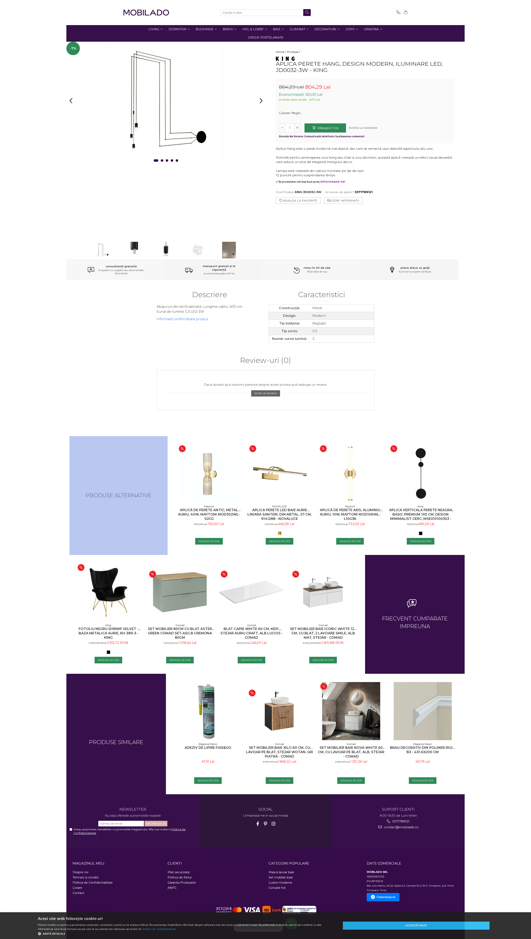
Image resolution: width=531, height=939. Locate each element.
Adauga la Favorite (299, 200)
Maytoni (209, 506)
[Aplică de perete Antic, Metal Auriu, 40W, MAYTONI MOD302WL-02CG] (209, 473)
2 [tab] (162, 160)
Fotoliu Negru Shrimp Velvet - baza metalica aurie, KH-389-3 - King (108, 633)
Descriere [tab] (209, 295)
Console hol (277, 888)
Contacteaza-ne (386, 897)
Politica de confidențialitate (159, 929)
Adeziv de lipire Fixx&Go (208, 748)
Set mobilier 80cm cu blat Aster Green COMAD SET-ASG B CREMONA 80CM (180, 633)
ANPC (172, 888)
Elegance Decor (208, 744)
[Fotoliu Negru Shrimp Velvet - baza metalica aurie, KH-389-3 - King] (108, 592)
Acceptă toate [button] (416, 925)
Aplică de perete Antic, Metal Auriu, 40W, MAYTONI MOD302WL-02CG (209, 514)
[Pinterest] (265, 823)
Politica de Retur (180, 877)
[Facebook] (257, 823)
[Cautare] (307, 12)
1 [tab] (155, 160)
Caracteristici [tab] (321, 295)
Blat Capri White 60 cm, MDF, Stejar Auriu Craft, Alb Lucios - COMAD (251, 633)
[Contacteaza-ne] (397, 12)
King (420, 506)
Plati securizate (179, 872)
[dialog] (265, 925)
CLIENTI (175, 863)
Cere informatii (344, 200)
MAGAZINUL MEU (88, 863)
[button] (185, 933)
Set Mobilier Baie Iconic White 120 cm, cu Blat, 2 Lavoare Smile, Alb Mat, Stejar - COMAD (323, 633)
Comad (179, 625)
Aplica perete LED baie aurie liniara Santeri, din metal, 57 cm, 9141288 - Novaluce (279, 514)
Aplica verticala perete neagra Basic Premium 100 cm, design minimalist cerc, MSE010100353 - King (420, 514)
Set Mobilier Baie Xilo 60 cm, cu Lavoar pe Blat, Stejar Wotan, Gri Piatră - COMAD (279, 752)
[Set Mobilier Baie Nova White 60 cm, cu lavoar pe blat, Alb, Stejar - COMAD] (351, 711)
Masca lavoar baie (281, 872)
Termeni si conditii (86, 877)
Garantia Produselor (182, 882)
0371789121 (400, 821)
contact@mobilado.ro (400, 827)
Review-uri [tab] (265, 360)
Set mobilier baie (281, 877)
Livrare (77, 888)
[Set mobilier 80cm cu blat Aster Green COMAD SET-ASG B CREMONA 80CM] (180, 592)
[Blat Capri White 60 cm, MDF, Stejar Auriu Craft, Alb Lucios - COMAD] (251, 592)
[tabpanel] (166, 103)
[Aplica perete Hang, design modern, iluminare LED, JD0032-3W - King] (166, 103)
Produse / (294, 52)
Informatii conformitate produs (182, 319)
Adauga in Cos (327, 128)
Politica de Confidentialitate (93, 882)
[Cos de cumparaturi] (405, 12)
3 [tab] (167, 160)
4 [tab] (172, 160)
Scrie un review (265, 393)
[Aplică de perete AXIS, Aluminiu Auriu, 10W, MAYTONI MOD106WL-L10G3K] (350, 473)
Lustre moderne (280, 882)
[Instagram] (273, 823)
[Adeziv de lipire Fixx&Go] (208, 711)
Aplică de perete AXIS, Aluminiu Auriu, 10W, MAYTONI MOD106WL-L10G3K (350, 514)
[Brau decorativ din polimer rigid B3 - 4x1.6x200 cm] (422, 711)
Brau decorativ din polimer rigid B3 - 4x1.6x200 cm (422, 750)
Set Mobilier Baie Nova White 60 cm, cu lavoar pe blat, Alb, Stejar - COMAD (351, 752)
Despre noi (80, 872)
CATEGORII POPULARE (289, 863)
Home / (281, 52)
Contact (78, 893)
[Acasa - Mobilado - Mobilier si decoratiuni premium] (146, 12)
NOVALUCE (279, 506)
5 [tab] (176, 160)
